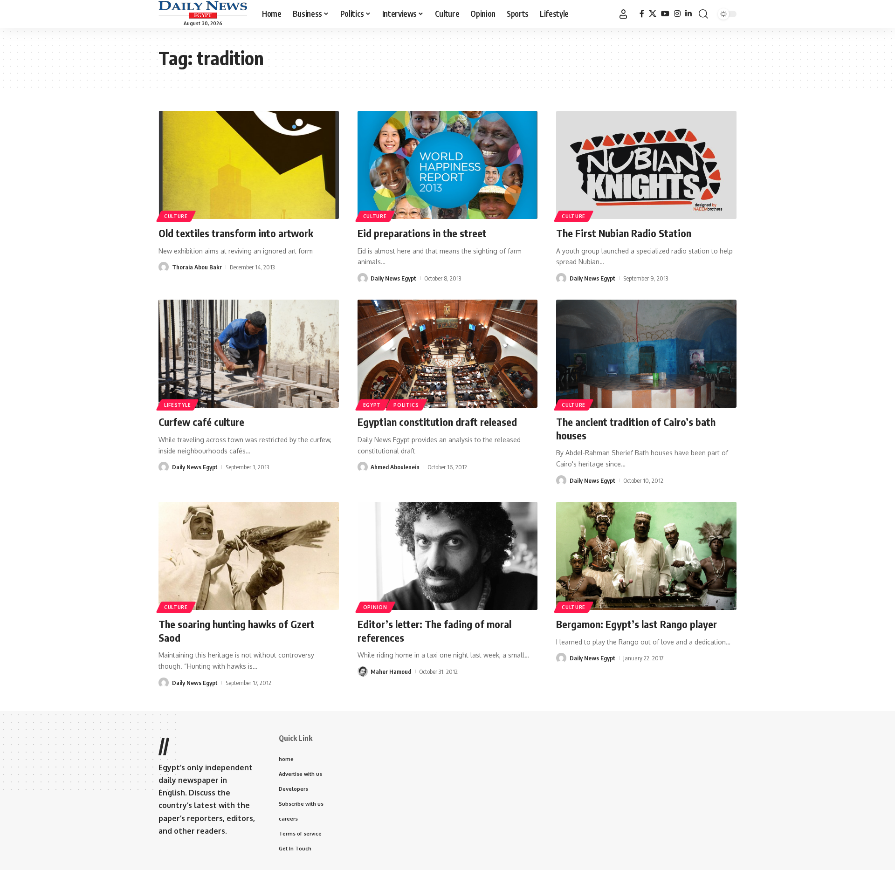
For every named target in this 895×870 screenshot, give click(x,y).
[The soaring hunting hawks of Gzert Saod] (248, 556)
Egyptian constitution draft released (437, 421)
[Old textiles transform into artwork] (248, 165)
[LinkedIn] (688, 13)
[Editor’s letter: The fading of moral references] (448, 556)
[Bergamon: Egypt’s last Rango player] (646, 556)
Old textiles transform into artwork (235, 233)
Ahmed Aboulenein (395, 467)
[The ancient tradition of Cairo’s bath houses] (646, 354)
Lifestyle (177, 405)
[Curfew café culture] (248, 354)
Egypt (372, 405)
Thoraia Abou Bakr (197, 267)
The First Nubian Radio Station (623, 233)
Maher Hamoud (391, 671)
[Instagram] (677, 13)
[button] (623, 14)
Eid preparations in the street (422, 233)
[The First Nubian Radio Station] (646, 165)
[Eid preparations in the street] (448, 165)
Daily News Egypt (393, 278)
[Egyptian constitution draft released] (448, 354)
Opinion (375, 607)
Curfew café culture (201, 421)
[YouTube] (665, 13)
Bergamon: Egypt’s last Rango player (636, 623)
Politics (406, 405)
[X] (653, 13)
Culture (176, 216)
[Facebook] (642, 13)
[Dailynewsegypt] (202, 10)
